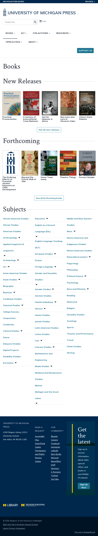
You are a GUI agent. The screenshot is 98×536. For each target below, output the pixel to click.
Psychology (72, 282)
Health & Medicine (44, 302)
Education (40, 218)
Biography (8, 286)
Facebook (55, 443)
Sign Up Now (84, 486)
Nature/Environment (77, 257)
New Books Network (56, 456)
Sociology (72, 321)
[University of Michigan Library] (12, 504)
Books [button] (10, 33)
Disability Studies (12, 356)
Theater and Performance (80, 333)
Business (7, 292)
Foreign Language (44, 266)
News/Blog (56, 461)
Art (5, 266)
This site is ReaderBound (84, 532)
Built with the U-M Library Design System (20, 524)
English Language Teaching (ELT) (48, 244)
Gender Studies (43, 289)
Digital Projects (11, 350)
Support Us (85, 50)
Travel (70, 340)
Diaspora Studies (12, 343)
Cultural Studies (11, 331)
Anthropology (10, 237)
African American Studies (16, 218)
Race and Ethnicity (76, 289)
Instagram (55, 447)
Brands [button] (89, 1)
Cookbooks (8, 324)
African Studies (11, 225)
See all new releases (49, 129)
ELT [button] (23, 33)
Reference (72, 302)
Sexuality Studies (76, 314)
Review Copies (38, 460)
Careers (54, 440)
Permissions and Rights (40, 452)
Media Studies (42, 366)
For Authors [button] (41, 33)
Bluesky (54, 436)
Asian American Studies (15, 273)
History (38, 308)
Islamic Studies (42, 315)
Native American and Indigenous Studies (77, 241)
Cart (42, 21)
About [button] (32, 42)
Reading (71, 295)
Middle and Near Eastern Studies (79, 221)
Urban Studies (74, 346)
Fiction (38, 260)
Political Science (75, 276)
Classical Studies (11, 305)
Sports (70, 327)
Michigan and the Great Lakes (47, 395)
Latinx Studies (42, 334)
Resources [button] (62, 33)
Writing (71, 353)
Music (69, 231)
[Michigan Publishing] (34, 504)
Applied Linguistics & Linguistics (13, 247)
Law (37, 340)
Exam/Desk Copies (40, 445)
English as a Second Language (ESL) (45, 228)
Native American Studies (79, 250)
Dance (6, 337)
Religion (71, 308)
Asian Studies (10, 279)
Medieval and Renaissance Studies (48, 376)
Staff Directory (55, 467)
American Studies (12, 231)
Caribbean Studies (12, 299)
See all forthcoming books (49, 198)
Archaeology (9, 260)
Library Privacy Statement (14, 528)
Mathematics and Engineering (44, 356)
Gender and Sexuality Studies (46, 276)
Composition (9, 318)
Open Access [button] (13, 42)
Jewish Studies (42, 321)
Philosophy (72, 270)
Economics (8, 363)
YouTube (55, 479)
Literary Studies (43, 347)
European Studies (44, 254)
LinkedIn (54, 450)
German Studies (43, 295)
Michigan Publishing (13, 1)
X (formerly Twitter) (56, 474)
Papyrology (72, 263)
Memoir (38, 385)
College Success (11, 312)
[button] (19, 237)
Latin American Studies (47, 328)
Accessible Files (39, 438)
